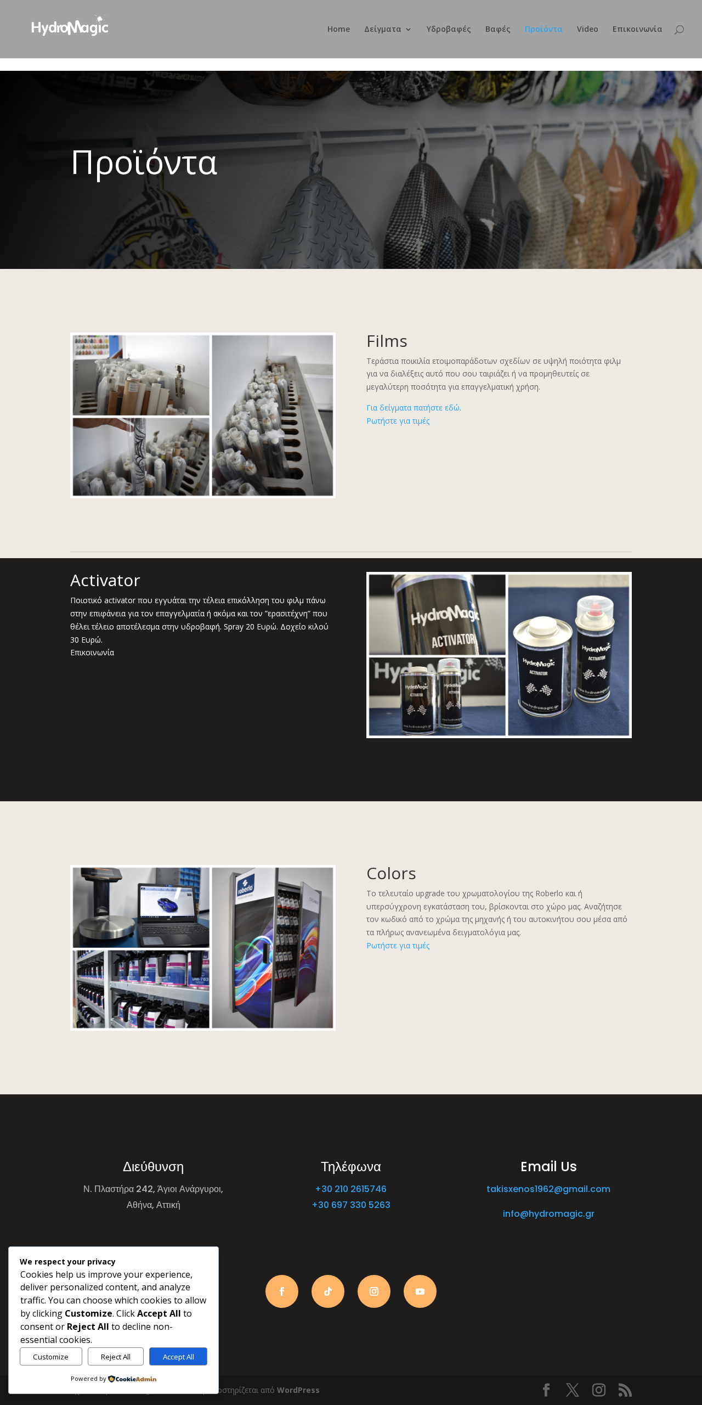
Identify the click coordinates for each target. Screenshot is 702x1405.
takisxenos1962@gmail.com (548, 1189)
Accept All (178, 1357)
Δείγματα (382, 29)
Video (587, 29)
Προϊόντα (544, 29)
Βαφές (498, 29)
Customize (51, 1357)
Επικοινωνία (638, 29)
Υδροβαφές (449, 29)
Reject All (116, 1357)
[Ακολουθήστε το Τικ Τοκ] (328, 1291)
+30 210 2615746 (351, 1189)
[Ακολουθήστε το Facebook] (281, 1291)
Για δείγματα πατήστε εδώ (413, 407)
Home (338, 29)
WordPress (298, 1390)
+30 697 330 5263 (351, 1205)
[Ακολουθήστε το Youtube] (420, 1291)
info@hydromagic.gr (549, 1213)
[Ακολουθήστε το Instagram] (374, 1291)
